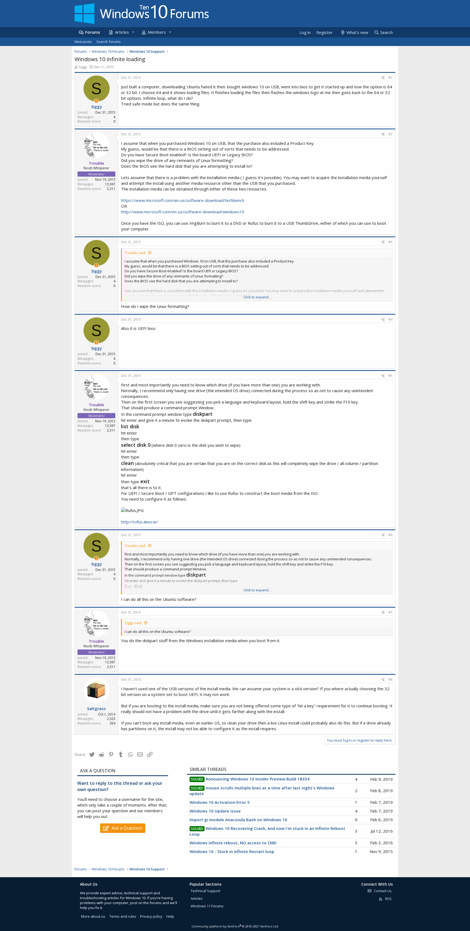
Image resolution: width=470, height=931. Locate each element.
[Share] (383, 78)
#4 (390, 319)
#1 (390, 77)
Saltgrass (96, 708)
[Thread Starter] (96, 101)
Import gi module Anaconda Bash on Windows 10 (238, 819)
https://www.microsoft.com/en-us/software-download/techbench (182, 200)
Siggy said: (133, 622)
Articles (122, 32)
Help (170, 916)
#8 (390, 679)
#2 (390, 134)
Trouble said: (135, 252)
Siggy (82, 66)
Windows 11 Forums (207, 906)
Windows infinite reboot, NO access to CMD (233, 842)
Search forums (108, 41)
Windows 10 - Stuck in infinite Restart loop (232, 851)
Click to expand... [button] (257, 297)
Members (157, 32)
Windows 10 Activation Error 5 (220, 802)
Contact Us (382, 890)
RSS (388, 898)
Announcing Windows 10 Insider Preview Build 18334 (258, 779)
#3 (390, 242)
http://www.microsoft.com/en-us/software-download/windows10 (182, 211)
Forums (92, 32)
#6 (390, 535)
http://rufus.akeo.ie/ (139, 521)
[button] (133, 32)
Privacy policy (151, 916)
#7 (390, 612)
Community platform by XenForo (235, 926)
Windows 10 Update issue (215, 811)
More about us (93, 916)
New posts (83, 41)
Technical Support (205, 890)
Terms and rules (122, 916)
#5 (390, 375)
